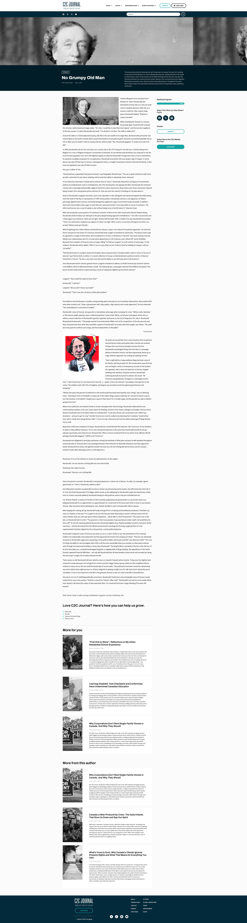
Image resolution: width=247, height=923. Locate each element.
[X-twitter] (67, 14)
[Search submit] (183, 14)
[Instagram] (71, 14)
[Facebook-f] (111, 916)
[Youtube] (75, 14)
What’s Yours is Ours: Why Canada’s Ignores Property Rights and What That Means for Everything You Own (117, 855)
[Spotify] (121, 916)
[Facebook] (63, 14)
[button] (109, 5)
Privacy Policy (84, 917)
